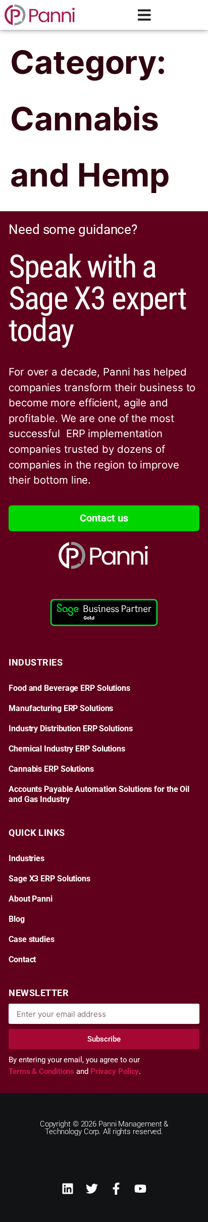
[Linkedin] (68, 1189)
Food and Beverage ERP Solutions (69, 688)
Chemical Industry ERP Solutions (67, 749)
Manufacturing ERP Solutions (61, 708)
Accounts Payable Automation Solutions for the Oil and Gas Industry (99, 794)
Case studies (32, 939)
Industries (26, 858)
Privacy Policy (114, 1071)
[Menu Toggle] (144, 15)
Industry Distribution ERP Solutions (71, 728)
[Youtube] (140, 1189)
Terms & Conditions (42, 1071)
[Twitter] (92, 1189)
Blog (17, 919)
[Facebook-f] (116, 1189)
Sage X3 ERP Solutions (49, 878)
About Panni (31, 899)
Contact (22, 959)
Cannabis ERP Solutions (51, 769)
